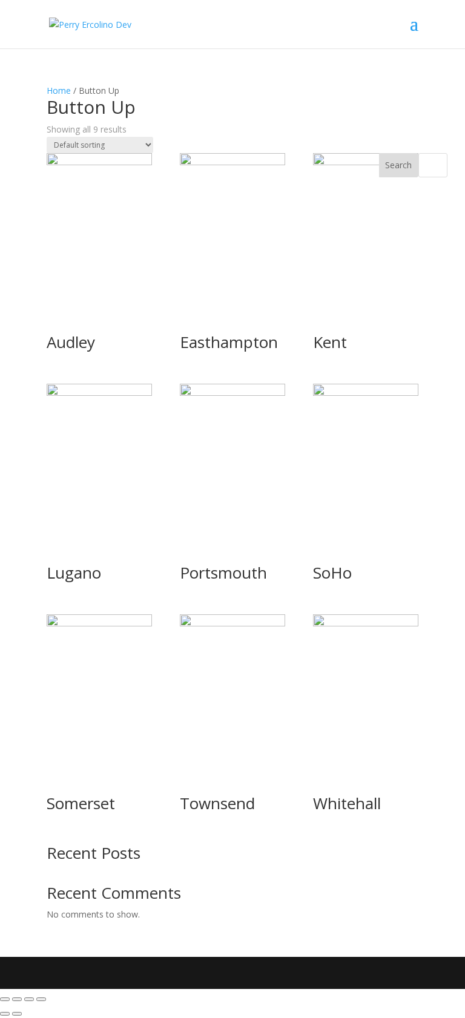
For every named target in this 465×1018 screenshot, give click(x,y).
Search (398, 165)
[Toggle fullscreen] (29, 999)
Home (59, 90)
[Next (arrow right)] (17, 1014)
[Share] (17, 999)
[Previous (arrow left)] (5, 1014)
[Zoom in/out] (41, 999)
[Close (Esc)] (5, 999)
